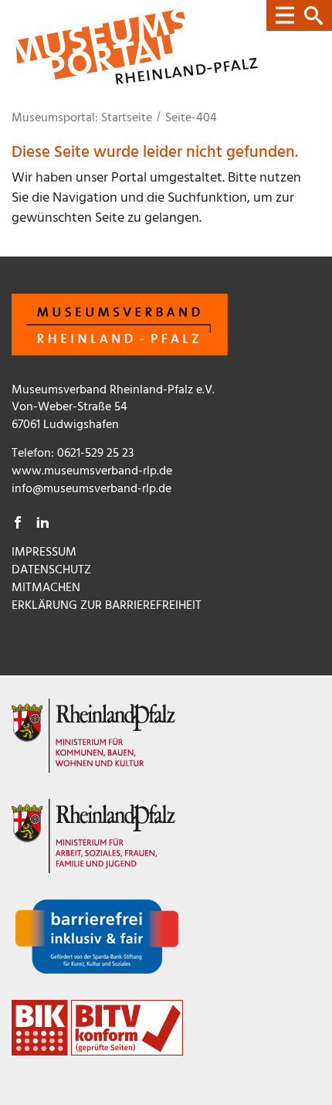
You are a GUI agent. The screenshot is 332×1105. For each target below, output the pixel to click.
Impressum (44, 552)
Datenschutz (51, 570)
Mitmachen (46, 588)
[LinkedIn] (42, 525)
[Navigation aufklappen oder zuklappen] (299, 15)
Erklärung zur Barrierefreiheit (107, 606)
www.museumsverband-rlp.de (92, 471)
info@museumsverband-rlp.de (91, 489)
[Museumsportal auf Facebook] (18, 525)
